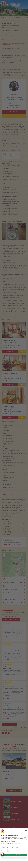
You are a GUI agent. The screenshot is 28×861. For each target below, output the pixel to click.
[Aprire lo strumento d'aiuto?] (2, 854)
